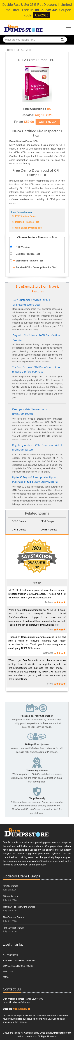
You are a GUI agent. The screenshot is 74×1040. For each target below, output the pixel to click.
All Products (10, 954)
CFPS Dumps (19, 521)
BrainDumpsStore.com (58, 1032)
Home (10, 50)
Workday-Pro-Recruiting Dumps (19, 906)
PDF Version (21, 246)
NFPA (20, 50)
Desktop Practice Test (26, 253)
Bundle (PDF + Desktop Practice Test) (35, 266)
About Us (8, 971)
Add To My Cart (47, 121)
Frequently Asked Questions (19, 960)
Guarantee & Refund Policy (18, 965)
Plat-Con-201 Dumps (13, 917)
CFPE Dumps (19, 529)
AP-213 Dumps (10, 885)
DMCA (5, 976)
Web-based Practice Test (28, 260)
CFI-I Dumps (47, 521)
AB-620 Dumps (10, 896)
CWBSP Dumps (49, 529)
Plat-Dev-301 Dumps (13, 927)
